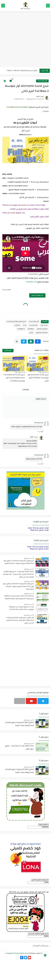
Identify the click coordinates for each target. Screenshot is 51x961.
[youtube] (31, 701)
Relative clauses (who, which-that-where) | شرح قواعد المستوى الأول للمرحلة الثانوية (19, 597)
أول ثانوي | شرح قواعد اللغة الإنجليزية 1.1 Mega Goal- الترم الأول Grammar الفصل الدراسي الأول (20, 620)
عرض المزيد (8, 350)
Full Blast (31, 329)
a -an (24, 325)
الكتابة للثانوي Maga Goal (39, 549)
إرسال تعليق (41, 399)
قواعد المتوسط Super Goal (38, 528)
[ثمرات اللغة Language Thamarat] (25, 5)
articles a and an (42, 329)
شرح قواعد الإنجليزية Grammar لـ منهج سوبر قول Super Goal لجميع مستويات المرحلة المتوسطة (18, 586)
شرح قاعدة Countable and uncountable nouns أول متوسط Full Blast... (14, 378)
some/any (33, 274)
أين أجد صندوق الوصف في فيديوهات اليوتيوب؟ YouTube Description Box (21, 608)
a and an (17, 325)
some (31, 333)
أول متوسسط (42, 81)
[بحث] (3, 5)
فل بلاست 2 (33, 325)
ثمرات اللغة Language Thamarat (16, 953)
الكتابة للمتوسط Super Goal (38, 547)
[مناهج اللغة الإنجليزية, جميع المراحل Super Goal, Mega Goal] (42, 723)
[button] (38, 341)
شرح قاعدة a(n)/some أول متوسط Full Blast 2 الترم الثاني (38, 378)
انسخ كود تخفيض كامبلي (40, 880)
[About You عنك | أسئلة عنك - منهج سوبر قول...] (42, 747)
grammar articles (41, 333)
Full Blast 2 (30, 282)
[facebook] (21, 957)
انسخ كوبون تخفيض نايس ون (38, 934)
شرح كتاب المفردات (40, 946)
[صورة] (42, 561)
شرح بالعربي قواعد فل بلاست (16, 321)
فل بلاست (44, 325)
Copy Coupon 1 (43, 824)
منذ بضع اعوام (43, 372)
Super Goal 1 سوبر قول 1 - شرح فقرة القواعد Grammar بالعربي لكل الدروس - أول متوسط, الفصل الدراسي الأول (18, 574)
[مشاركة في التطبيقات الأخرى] (17, 341)
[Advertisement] (25, 39)
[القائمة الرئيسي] (48, 5)
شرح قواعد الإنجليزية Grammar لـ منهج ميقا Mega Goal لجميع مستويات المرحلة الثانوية (19, 562)
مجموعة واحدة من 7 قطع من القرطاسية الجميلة (21, 71)
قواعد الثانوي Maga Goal (39, 530)
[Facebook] (19, 701)
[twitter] (43, 701)
